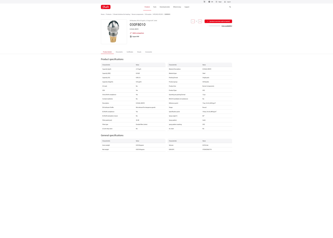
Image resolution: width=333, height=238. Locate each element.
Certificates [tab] (130, 52)
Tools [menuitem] (154, 7)
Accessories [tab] (148, 52)
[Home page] (105, 7)
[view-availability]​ (226, 26)
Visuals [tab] (139, 52)
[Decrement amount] (193, 21)
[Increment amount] (200, 21)
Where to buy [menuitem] (177, 7)
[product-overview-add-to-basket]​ (220, 21)
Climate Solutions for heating (121, 14)
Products (108, 14)
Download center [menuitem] (165, 7)
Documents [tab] (119, 52)
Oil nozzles (148, 14)
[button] (210, 1)
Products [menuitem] (147, 7)
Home (102, 14)
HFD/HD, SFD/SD (158, 14)
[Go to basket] (204, 1)
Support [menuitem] (187, 7)
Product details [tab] (107, 52)
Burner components (137, 14)
